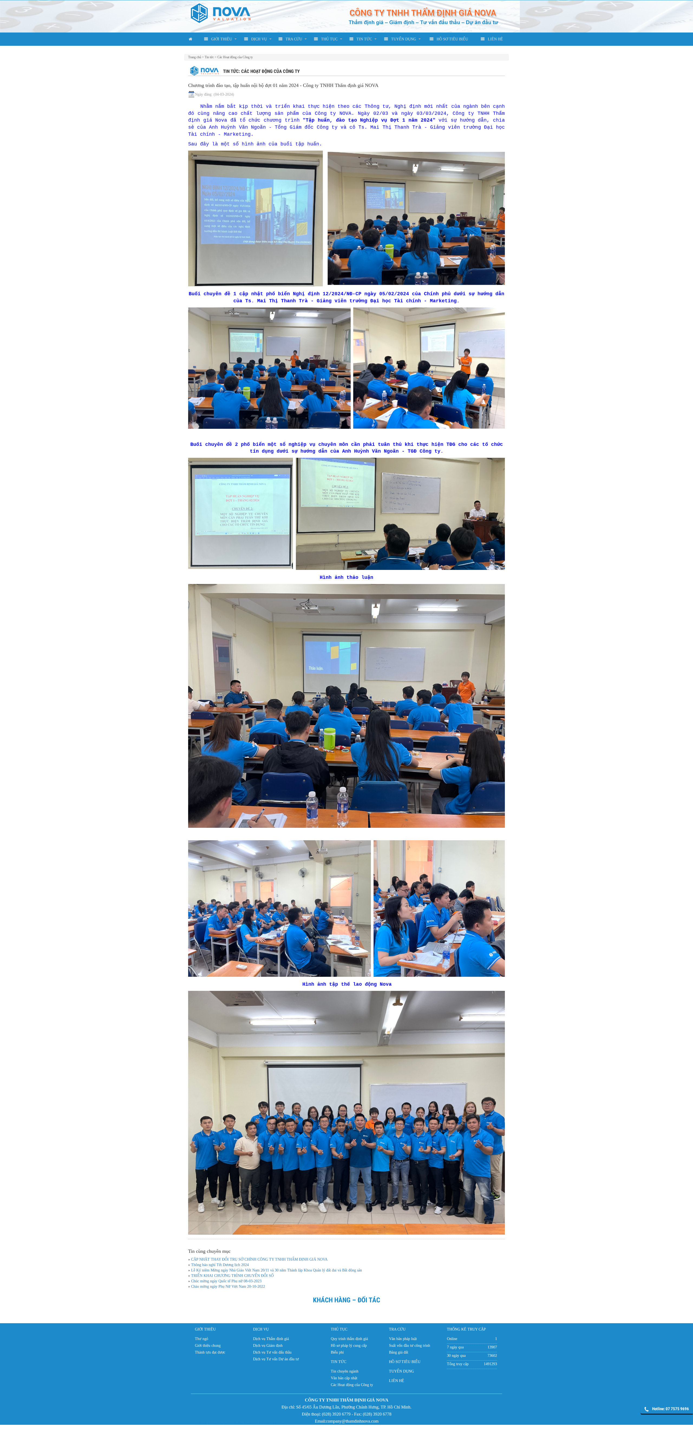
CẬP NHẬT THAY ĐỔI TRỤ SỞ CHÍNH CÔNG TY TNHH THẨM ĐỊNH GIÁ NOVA (259, 1259)
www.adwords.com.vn (312, 1429)
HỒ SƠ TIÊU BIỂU (451, 39)
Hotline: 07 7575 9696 (670, 1408)
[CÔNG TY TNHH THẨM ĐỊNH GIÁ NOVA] (220, 13)
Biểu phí (337, 1352)
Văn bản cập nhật (344, 1378)
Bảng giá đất (398, 1352)
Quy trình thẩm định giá (349, 1339)
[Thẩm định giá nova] (353, 1429)
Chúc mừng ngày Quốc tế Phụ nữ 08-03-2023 (226, 1281)
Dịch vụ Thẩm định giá (271, 1339)
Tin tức (209, 57)
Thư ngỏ (201, 1339)
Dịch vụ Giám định (268, 1346)
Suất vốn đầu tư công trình (409, 1346)
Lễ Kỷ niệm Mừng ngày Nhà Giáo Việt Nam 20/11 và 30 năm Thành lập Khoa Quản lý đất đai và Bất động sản (276, 1270)
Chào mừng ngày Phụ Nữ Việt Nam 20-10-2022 (228, 1286)
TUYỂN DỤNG (402, 39)
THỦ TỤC (328, 39)
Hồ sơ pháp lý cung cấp (349, 1346)
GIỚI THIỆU (220, 39)
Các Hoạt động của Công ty (235, 57)
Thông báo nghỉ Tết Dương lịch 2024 (220, 1265)
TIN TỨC (363, 39)
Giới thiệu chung (208, 1346)
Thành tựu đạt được (210, 1352)
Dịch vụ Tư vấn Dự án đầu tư (276, 1359)
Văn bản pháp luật (403, 1339)
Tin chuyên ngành (344, 1371)
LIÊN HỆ (494, 39)
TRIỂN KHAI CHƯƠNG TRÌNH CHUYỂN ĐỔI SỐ (232, 1276)
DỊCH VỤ (258, 39)
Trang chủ (194, 57)
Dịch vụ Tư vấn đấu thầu (272, 1352)
